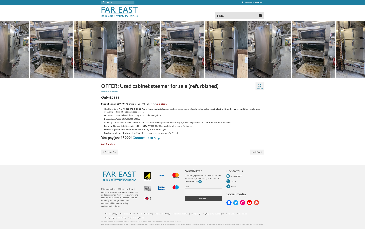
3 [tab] (185, 76)
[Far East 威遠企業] (127, 12)
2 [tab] (182, 76)
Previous (3, 49)
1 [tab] (179, 76)
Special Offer (114, 91)
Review (233, 186)
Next (361, 49)
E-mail (233, 181)
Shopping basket (253, 2)
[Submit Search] (103, 2)
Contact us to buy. (146, 138)
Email (187, 186)
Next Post (256, 152)
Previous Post (110, 152)
